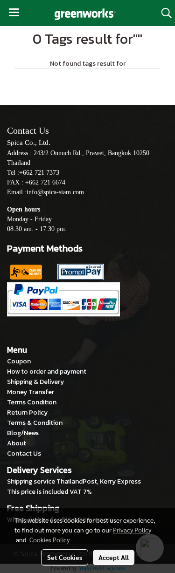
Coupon (19, 361)
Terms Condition (31, 402)
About (16, 443)
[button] (163, 13)
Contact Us (24, 453)
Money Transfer (30, 392)
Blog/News (23, 433)
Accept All (113, 557)
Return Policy (27, 412)
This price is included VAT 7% (49, 492)
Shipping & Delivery (35, 382)
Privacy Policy (132, 529)
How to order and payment (46, 371)
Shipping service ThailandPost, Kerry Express (74, 481)
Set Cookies (64, 557)
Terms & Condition (35, 423)
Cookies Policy (49, 539)
